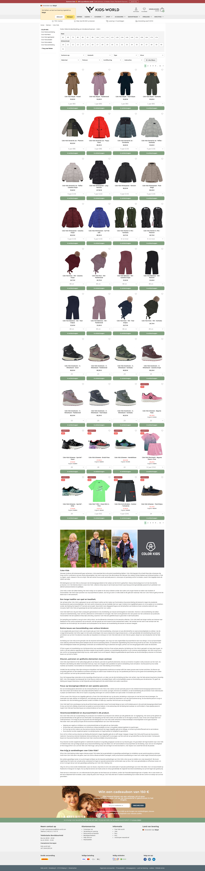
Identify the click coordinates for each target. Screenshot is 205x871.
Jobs (115, 831)
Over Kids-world (119, 829)
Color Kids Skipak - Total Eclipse (125, 96)
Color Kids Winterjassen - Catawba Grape (72, 231)
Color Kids (56, 25)
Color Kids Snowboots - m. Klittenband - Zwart (73, 366)
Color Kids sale (71, 755)
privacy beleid (136, 820)
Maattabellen (87, 839)
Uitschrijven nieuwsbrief (121, 837)
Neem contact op (48, 826)
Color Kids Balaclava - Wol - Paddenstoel (99, 321)
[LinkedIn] (153, 859)
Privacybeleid (120, 868)
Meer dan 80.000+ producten (85, 21)
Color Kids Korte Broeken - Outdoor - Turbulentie (125, 505)
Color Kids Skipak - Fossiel (73, 96)
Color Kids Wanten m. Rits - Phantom (152, 231)
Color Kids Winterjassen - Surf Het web (99, 231)
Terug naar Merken (47, 48)
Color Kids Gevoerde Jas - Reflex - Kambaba (151, 141)
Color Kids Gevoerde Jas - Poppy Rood (99, 141)
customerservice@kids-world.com (55, 829)
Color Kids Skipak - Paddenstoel (99, 96)
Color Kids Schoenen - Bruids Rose (99, 457)
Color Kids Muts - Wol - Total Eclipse (125, 321)
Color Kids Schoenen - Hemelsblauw (125, 457)
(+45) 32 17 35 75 (52, 831)
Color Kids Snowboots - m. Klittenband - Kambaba (125, 366)
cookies (151, 868)
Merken (79, 17)
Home (42, 25)
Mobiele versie (159, 868)
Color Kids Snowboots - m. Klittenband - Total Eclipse (99, 411)
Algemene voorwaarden (107, 868)
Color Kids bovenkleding (48, 32)
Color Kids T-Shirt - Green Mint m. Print (99, 505)
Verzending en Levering (90, 831)
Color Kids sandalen (46, 39)
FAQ (115, 835)
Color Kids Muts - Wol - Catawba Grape (73, 276)
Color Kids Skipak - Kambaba (152, 96)
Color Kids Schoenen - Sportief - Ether (72, 505)
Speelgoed (146, 17)
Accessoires (119, 17)
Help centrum (87, 837)
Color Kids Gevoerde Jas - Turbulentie (125, 141)
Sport (108, 17)
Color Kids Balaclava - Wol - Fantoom (152, 276)
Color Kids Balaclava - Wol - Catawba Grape (125, 276)
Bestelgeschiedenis (89, 835)
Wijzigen (70, 17)
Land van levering (142, 868)
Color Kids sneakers (46, 42)
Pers (115, 833)
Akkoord (59, 17)
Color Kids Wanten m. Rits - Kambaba (125, 231)
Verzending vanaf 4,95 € (145, 21)
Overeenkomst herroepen (48, 843)
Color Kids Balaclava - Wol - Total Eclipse (73, 321)
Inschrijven (138, 805)
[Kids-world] (102, 10)
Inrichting (158, 17)
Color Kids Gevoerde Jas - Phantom (72, 140)
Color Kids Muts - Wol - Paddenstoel (99, 276)
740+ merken (58, 21)
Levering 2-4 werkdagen (116, 21)
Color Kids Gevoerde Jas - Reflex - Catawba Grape (72, 186)
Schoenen (98, 17)
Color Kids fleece (46, 34)
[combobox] (72, 104)
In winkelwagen (72, 108)
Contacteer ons (88, 829)
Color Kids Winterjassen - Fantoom (125, 185)
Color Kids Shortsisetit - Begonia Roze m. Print (152, 458)
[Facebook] (145, 859)
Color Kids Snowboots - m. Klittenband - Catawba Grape (152, 366)
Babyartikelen (133, 17)
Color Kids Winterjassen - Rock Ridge (151, 186)
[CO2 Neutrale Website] (123, 859)
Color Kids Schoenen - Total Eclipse (152, 504)
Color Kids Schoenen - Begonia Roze (152, 411)
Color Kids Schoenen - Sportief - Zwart (72, 458)
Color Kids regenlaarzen (47, 37)
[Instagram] (149, 859)
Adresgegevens (131, 868)
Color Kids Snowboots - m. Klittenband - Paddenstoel (99, 366)
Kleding (87, 17)
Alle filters (151, 60)
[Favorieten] (83, 70)
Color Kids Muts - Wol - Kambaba (152, 321)
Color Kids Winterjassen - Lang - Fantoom (99, 186)
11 (160, 66)
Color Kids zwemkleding (48, 45)
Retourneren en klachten (91, 833)
